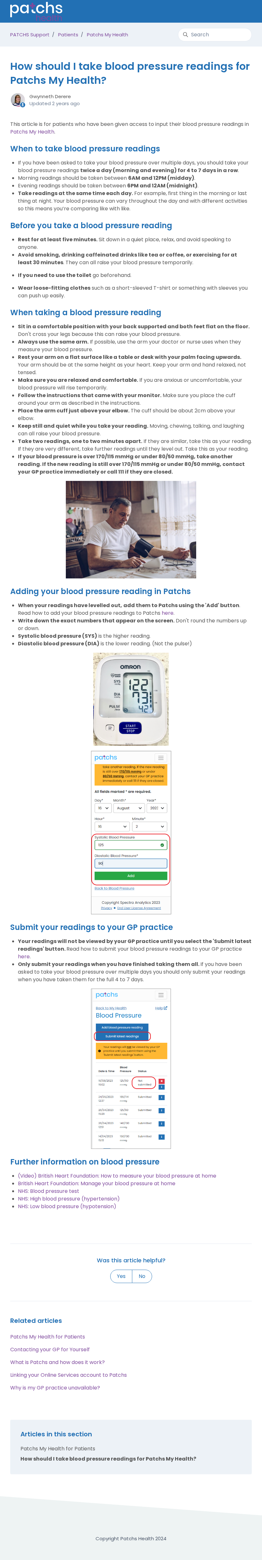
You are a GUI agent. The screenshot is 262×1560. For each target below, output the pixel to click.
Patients (68, 34)
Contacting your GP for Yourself (50, 1349)
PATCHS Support (30, 34)
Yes (121, 1276)
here (167, 613)
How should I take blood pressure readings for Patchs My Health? (108, 1458)
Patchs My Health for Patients (47, 1336)
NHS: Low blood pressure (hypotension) (67, 1206)
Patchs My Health (107, 34)
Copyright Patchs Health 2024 (131, 1538)
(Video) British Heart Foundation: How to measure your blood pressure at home (117, 1175)
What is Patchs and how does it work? (57, 1362)
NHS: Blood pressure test (48, 1191)
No (142, 1276)
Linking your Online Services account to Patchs (68, 1375)
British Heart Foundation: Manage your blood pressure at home (96, 1183)
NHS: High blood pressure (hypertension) (69, 1198)
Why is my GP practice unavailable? (55, 1387)
